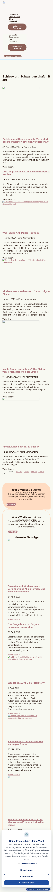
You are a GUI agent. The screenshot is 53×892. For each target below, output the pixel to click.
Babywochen (14, 17)
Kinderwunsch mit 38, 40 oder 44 (20, 446)
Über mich (13, 21)
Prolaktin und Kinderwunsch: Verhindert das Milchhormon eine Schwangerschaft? (26, 140)
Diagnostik (13, 14)
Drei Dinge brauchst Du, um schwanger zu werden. (23, 625)
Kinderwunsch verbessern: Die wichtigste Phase (25, 743)
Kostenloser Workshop (17, 27)
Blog (11, 19)
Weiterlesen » (8, 167)
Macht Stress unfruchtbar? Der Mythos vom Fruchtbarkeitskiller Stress (24, 370)
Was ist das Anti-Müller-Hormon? (20, 233)
